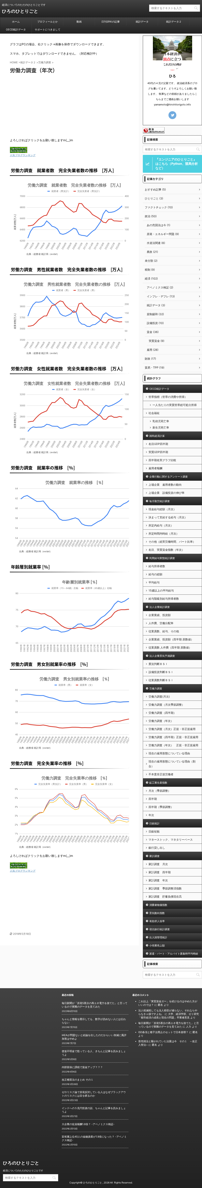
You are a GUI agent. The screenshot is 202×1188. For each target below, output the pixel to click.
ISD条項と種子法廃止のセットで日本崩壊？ (163, 1032)
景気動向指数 (157, 913)
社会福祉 (154, 413)
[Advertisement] (69, 106)
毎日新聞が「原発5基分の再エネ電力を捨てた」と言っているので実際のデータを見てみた (94, 1004)
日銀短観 (154, 831)
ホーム (16, 21)
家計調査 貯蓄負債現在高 (165, 896)
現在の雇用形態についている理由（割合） (172, 764)
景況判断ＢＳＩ (158, 664)
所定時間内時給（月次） (164, 533)
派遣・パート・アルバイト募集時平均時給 (173, 953)
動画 (79, 21)
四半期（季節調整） (161, 807)
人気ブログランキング (23, 155)
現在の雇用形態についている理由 (169, 753)
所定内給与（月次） (161, 525)
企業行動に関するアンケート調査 (168, 476)
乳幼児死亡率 (160, 421)
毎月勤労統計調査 (159, 501)
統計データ (142, 21)
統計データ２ (173, 21)
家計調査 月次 (158, 864)
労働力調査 (155, 688)
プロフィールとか (47, 21)
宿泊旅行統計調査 (159, 929)
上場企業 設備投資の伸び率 (166, 492)
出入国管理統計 (158, 937)
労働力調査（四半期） (162, 712)
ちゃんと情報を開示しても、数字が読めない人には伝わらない (94, 1020)
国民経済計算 (157, 435)
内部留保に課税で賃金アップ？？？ (82, 1067)
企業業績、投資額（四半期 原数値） (171, 639)
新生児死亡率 (160, 427)
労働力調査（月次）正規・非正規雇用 (172, 729)
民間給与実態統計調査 (162, 558)
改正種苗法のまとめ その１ (77, 1079)
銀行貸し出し (157, 847)
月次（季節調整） (160, 790)
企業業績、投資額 (160, 615)
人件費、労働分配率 (161, 623)
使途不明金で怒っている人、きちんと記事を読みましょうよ (94, 1053)
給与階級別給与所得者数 (164, 598)
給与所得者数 (157, 566)
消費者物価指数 (158, 904)
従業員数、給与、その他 (164, 631)
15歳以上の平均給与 (161, 590)
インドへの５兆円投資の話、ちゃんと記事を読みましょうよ (94, 1109)
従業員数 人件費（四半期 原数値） (170, 647)
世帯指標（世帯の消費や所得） (168, 396)
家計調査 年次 (158, 880)
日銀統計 (154, 823)
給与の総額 (155, 574)
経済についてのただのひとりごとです (23, 1170)
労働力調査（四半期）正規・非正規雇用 (173, 737)
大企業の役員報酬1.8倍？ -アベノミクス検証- (88, 1124)
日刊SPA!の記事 (110, 21)
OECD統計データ (16, 29)
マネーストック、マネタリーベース (171, 839)
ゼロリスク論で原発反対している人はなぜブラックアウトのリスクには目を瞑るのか (94, 1093)
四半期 (153, 798)
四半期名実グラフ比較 (162, 460)
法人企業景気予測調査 (162, 655)
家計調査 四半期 (160, 872)
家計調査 (154, 856)
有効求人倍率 (157, 921)
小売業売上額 (157, 945)
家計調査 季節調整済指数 (165, 888)
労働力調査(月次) (159, 696)
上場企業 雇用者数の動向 (165, 484)
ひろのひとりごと (20, 11)
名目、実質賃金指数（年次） (166, 549)
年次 (151, 815)
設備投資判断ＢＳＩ (161, 672)
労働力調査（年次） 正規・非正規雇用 (173, 745)
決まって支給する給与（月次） (168, 517)
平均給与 (154, 582)
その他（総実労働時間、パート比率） (172, 541)
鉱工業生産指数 (158, 782)
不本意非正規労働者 (161, 774)
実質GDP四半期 (158, 452)
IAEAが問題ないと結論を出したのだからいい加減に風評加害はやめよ (94, 1036)
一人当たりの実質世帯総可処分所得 (174, 405)
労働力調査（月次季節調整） (166, 704)
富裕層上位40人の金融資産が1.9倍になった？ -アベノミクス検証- (94, 1138)
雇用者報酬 (155, 468)
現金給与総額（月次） (162, 509)
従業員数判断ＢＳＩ (161, 680)
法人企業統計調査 (159, 607)
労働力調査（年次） (161, 720)
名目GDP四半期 (158, 444)
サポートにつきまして (47, 29)
